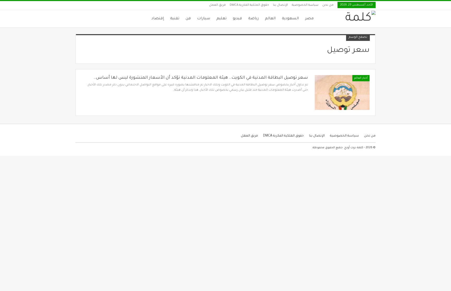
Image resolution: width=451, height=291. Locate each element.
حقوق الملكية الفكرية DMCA (249, 5)
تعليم (221, 19)
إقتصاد (157, 19)
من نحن (328, 5)
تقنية (174, 19)
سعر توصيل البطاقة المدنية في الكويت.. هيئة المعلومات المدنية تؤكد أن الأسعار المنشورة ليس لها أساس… (200, 78)
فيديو (237, 19)
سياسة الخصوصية (305, 5)
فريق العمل (217, 5)
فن (188, 19)
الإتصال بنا (280, 5)
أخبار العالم (361, 78)
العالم (270, 19)
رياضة (253, 19)
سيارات (203, 19)
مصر (309, 19)
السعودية (290, 19)
